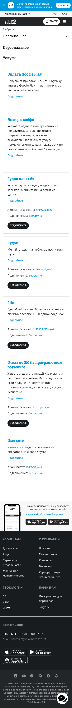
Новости (44, 548)
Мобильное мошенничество (13, 573)
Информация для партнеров (50, 598)
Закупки (44, 607)
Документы (10, 548)
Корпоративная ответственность (50, 575)
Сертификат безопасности (12, 562)
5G (4, 596)
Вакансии (45, 566)
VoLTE (6, 608)
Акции (7, 554)
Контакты (45, 560)
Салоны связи (48, 554)
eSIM (6, 602)
